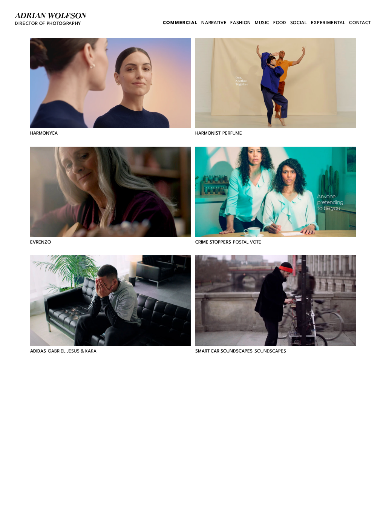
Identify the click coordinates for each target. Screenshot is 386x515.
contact (360, 23)
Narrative (214, 23)
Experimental (328, 23)
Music (262, 23)
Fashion (240, 23)
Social (298, 23)
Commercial (180, 23)
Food (279, 23)
